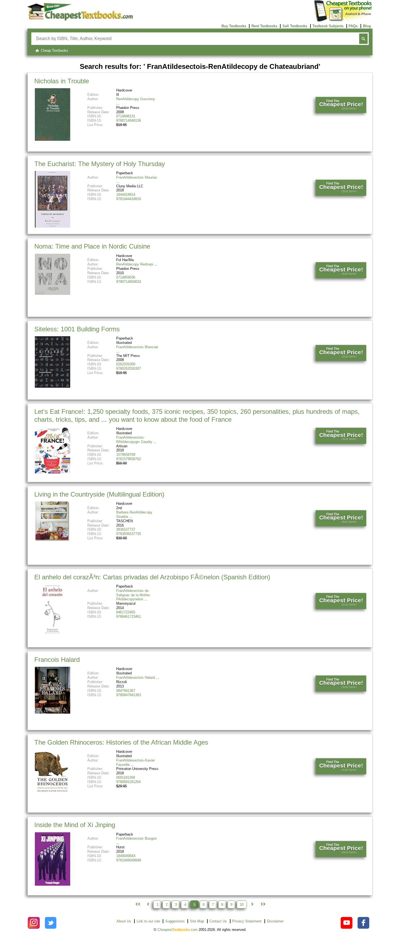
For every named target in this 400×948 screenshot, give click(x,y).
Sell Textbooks (294, 26)
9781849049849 (128, 860)
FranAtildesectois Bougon (136, 838)
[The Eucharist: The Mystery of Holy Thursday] (52, 226)
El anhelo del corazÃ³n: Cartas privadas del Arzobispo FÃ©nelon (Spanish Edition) (152, 577)
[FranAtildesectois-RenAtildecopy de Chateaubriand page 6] (252, 904)
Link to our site (148, 921)
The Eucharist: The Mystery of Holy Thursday (99, 163)
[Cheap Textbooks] (80, 19)
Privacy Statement (246, 921)
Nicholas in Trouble (61, 81)
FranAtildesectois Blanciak (137, 347)
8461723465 (125, 612)
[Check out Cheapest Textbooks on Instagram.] (33, 923)
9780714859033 (128, 282)
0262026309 (125, 364)
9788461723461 (128, 616)
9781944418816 (128, 199)
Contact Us (218, 921)
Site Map (197, 921)
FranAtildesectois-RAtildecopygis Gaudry (134, 439)
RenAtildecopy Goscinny (135, 99)
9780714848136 (128, 120)
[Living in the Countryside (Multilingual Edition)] (52, 541)
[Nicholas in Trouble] (52, 139)
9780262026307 (128, 368)
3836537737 (125, 529)
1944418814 (125, 194)
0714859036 (125, 277)
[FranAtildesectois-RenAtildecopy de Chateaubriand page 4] (147, 904)
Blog (367, 26)
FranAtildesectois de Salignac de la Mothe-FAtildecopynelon (133, 595)
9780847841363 (128, 695)
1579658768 (125, 454)
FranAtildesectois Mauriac (136, 177)
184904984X (126, 856)
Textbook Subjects (327, 26)
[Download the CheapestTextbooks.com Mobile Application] (343, 21)
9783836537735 (128, 534)
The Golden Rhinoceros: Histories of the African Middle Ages (121, 742)
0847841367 (125, 691)
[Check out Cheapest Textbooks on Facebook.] (363, 923)
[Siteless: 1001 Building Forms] (52, 386)
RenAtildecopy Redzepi (134, 264)
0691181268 (125, 777)
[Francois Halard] (52, 712)
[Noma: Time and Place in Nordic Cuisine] (52, 294)
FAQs (353, 26)
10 (242, 904)
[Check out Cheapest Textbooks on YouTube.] (346, 923)
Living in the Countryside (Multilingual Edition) (99, 494)
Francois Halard (57, 659)
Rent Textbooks (264, 26)
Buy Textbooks (233, 26)
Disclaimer (275, 921)
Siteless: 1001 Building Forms (77, 329)
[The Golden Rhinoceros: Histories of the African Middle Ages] (52, 793)
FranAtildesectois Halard (135, 677)
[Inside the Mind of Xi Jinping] (52, 884)
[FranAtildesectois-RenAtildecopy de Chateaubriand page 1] (137, 904)
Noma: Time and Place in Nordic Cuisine (92, 246)
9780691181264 (128, 782)
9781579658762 (128, 459)
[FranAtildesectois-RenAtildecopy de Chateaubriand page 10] (262, 904)
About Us (123, 921)
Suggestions (175, 921)
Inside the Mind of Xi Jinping (74, 824)
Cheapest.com (178, 930)
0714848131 (125, 116)
